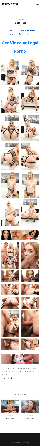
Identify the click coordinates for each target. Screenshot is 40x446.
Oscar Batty (15, 371)
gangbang (15, 369)
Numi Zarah (10, 419)
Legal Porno (32, 369)
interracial (24, 369)
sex (34, 371)
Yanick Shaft (5, 374)
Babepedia (24, 34)
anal (7, 369)
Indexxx (11, 30)
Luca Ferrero (5, 371)
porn (30, 371)
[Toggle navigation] (37, 4)
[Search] (34, 4)
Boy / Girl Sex (20, 20)
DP (10, 369)
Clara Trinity (30, 419)
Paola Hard (24, 371)
